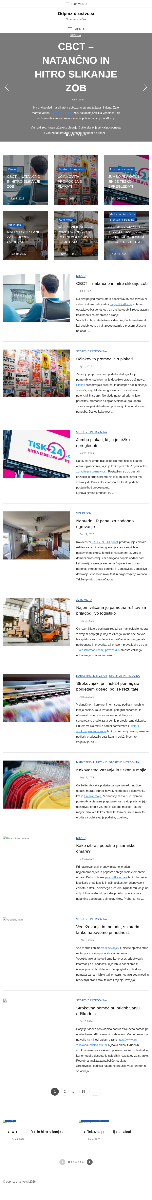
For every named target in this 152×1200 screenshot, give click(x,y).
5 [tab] (81, 135)
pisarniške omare (116, 877)
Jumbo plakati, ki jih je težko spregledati (125, 181)
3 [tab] (74, 135)
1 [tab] (67, 135)
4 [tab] (78, 135)
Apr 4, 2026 (67, 198)
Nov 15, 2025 (68, 253)
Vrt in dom (15, 224)
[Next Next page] (95, 1092)
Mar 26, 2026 (119, 198)
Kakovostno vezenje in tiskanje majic (111, 770)
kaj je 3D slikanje (62, 112)
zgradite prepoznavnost (91, 471)
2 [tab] (70, 135)
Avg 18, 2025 (119, 253)
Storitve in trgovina (71, 169)
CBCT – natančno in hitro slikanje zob (23, 181)
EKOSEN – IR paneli (104, 542)
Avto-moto (65, 219)
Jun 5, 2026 (77, 99)
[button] (76, 29)
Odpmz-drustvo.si (76, 13)
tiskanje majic (93, 796)
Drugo (75, 34)
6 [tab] (85, 135)
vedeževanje (109, 948)
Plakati (80, 384)
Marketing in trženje (122, 214)
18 (84, 1091)
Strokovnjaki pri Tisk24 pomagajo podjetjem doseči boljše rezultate (126, 234)
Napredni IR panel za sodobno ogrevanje (24, 237)
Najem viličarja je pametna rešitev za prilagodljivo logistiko (76, 234)
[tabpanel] (76, 87)
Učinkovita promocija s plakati (70, 181)
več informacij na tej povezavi (98, 650)
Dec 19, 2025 (18, 253)
